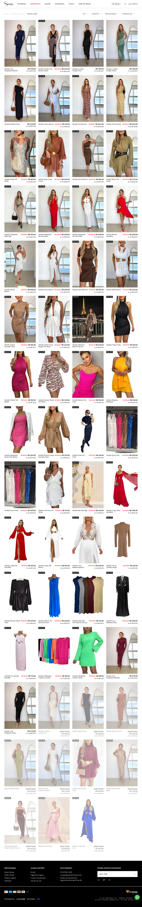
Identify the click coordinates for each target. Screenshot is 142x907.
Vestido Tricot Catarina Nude (111, 566)
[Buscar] (113, 4)
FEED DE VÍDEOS (85, 4)
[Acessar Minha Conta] (125, 5)
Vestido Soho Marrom (80, 290)
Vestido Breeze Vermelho (111, 235)
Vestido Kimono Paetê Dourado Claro (46, 456)
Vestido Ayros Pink (112, 455)
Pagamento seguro (37, 875)
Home (6, 14)
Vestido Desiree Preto (12, 124)
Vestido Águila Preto (79, 731)
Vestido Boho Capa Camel (45, 180)
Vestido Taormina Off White (45, 511)
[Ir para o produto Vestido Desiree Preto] (20, 98)
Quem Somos (9, 872)
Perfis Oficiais (9, 875)
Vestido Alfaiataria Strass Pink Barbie (10, 456)
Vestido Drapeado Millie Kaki (10, 235)
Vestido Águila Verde (11, 789)
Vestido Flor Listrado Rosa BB (11, 677)
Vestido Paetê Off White (10, 180)
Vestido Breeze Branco (9, 291)
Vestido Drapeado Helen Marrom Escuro (12, 847)
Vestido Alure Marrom (80, 179)
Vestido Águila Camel (113, 731)
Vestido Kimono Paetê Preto (12, 622)
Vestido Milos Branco (113, 290)
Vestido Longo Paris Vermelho (113, 511)
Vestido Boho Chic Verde (112, 180)
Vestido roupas (32, 14)
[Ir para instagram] (98, 880)
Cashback (7, 881)
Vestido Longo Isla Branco (44, 566)
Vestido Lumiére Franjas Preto (78, 70)
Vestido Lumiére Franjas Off (44, 732)
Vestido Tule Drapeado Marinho (11, 70)
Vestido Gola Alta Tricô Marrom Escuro (79, 622)
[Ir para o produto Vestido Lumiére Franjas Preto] (88, 43)
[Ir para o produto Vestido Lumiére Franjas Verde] (122, 43)
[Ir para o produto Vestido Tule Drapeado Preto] (20, 705)
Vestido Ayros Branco (46, 290)
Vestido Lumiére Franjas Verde (112, 70)
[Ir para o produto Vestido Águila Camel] (122, 705)
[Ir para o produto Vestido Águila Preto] (88, 705)
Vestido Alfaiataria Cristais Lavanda (44, 677)
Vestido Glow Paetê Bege (113, 789)
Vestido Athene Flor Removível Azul (45, 622)
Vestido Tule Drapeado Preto (10, 732)
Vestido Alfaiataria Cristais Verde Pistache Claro (78, 677)
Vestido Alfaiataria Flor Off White (78, 235)
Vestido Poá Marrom (79, 124)
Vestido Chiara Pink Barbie (11, 401)
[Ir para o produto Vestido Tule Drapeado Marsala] (122, 650)
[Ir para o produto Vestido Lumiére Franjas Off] (54, 705)
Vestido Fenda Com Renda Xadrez (45, 70)
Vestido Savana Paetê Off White (46, 401)
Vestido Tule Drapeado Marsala (113, 677)
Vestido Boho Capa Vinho (79, 789)
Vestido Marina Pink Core (79, 401)
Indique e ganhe (10, 878)
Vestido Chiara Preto (113, 345)
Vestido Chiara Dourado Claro (9, 346)
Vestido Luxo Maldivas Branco (78, 566)
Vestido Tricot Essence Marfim (44, 789)
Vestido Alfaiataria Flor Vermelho (44, 235)
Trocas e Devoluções (38, 878)
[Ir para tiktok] (104, 880)
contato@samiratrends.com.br (71, 875)
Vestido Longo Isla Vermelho (10, 566)
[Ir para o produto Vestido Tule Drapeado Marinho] (20, 43)
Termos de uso (36, 881)
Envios (33, 872)
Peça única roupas (18, 14)
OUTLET (71, 4)
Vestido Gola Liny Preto (78, 456)
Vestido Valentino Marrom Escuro (78, 346)
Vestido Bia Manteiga (79, 510)
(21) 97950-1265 (66, 872)
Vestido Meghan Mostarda (112, 401)
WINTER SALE (35, 4)
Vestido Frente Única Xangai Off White (45, 346)
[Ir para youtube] (109, 880)
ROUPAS (48, 4)
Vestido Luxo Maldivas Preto (111, 622)
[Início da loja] (8, 4)
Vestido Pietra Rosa (45, 846)
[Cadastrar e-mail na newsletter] (135, 874)
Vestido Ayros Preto (11, 510)
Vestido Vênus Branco (46, 124)
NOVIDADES (21, 4)
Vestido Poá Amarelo (113, 124)
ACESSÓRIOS (59, 4)
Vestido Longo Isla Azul (78, 847)
